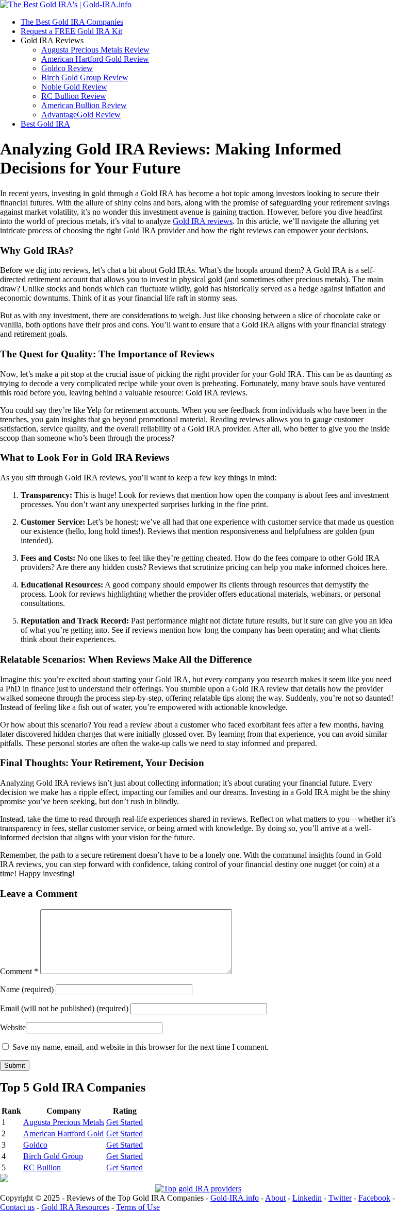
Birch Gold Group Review (84, 77)
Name (28, 989)
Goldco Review (67, 68)
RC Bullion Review (73, 96)
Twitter (340, 1197)
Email (64, 1008)
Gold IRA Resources (75, 1207)
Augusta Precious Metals (63, 1122)
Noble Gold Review (74, 86)
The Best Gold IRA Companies (72, 22)
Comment (19, 971)
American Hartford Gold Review (95, 59)
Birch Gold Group (53, 1156)
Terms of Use (138, 1207)
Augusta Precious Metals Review (95, 49)
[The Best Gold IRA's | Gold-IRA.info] (65, 4)
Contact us (17, 1207)
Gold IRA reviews (203, 221)
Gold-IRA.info (234, 1197)
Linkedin (307, 1197)
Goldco (35, 1144)
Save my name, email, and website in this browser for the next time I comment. (140, 1047)
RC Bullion (42, 1167)
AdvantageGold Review (81, 114)
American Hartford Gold (63, 1133)
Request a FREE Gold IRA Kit (71, 31)
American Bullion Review (84, 105)
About (275, 1197)
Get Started (124, 1122)
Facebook (374, 1197)
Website (13, 1027)
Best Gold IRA (45, 123)
